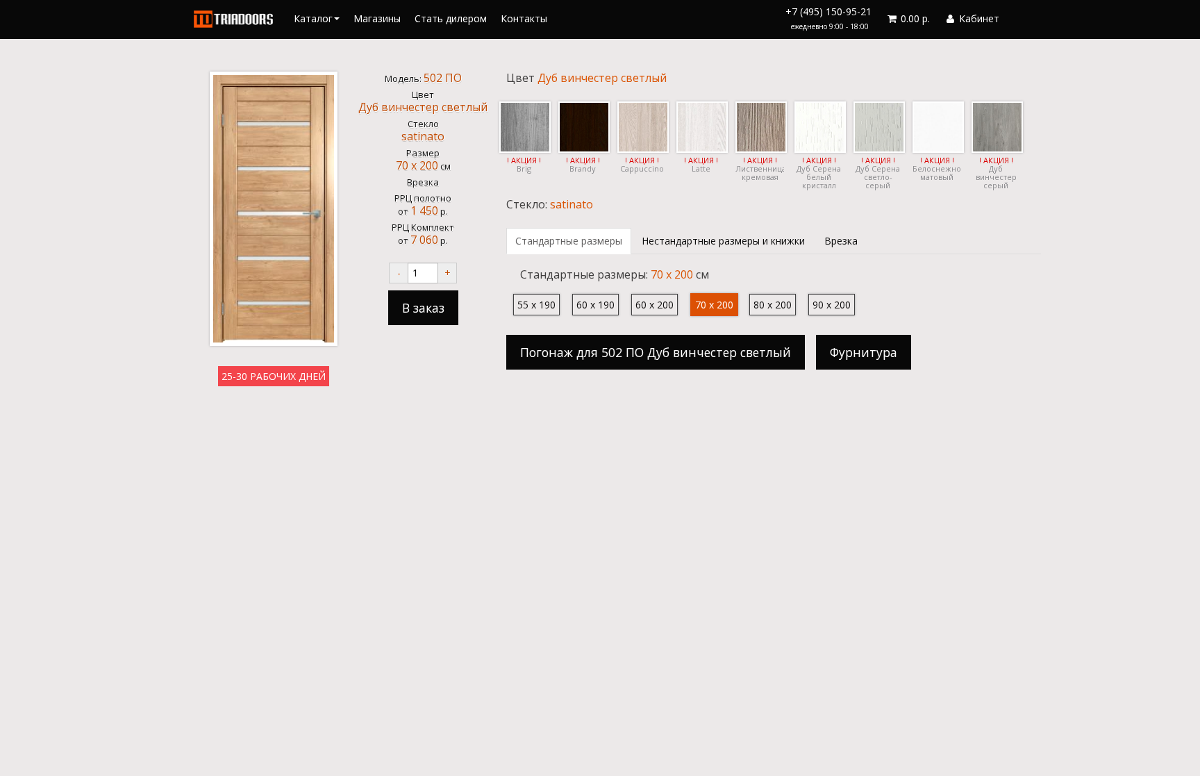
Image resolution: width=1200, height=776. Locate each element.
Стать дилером (451, 18)
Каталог (313, 18)
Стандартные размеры (568, 240)
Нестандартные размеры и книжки (723, 240)
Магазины (377, 18)
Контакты (524, 18)
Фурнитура (863, 352)
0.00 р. (914, 18)
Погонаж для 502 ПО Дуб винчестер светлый (655, 352)
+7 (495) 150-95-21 (828, 18)
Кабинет (977, 18)
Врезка (841, 240)
